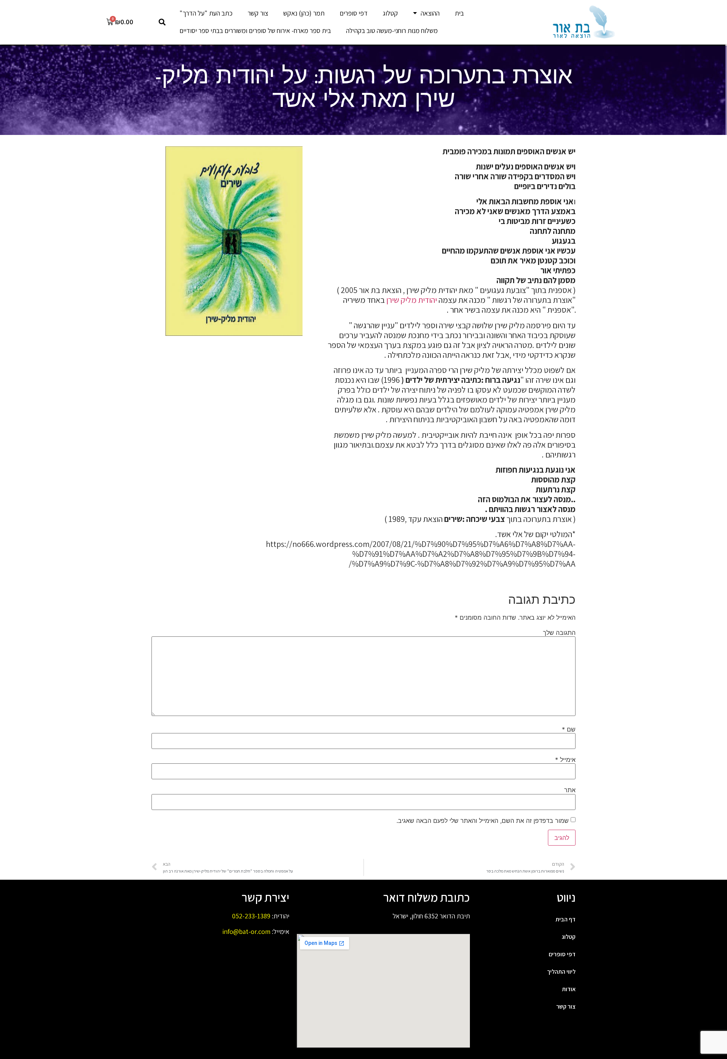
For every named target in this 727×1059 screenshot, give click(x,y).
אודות (569, 989)
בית (459, 13)
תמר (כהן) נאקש (303, 13)
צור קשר (258, 13)
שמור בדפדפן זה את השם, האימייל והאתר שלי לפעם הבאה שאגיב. (482, 821)
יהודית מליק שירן (411, 300)
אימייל (565, 760)
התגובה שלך (559, 633)
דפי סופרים (354, 13)
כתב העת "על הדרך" (205, 13)
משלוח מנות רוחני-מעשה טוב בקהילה (392, 30)
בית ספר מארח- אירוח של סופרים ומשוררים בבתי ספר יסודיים (255, 30)
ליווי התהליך (561, 972)
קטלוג (390, 13)
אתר (570, 790)
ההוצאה (430, 13)
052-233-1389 (251, 916)
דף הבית (565, 919)
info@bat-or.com (246, 931)
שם (569, 729)
